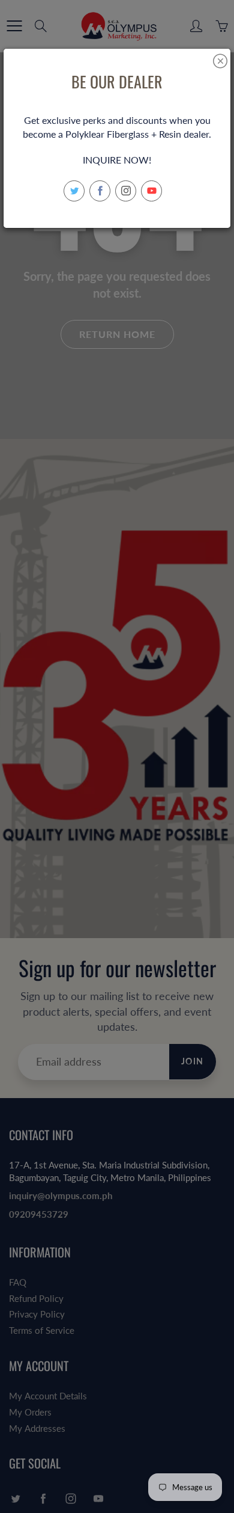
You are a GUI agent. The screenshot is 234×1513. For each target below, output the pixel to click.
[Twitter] (74, 190)
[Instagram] (125, 190)
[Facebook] (99, 190)
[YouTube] (151, 190)
